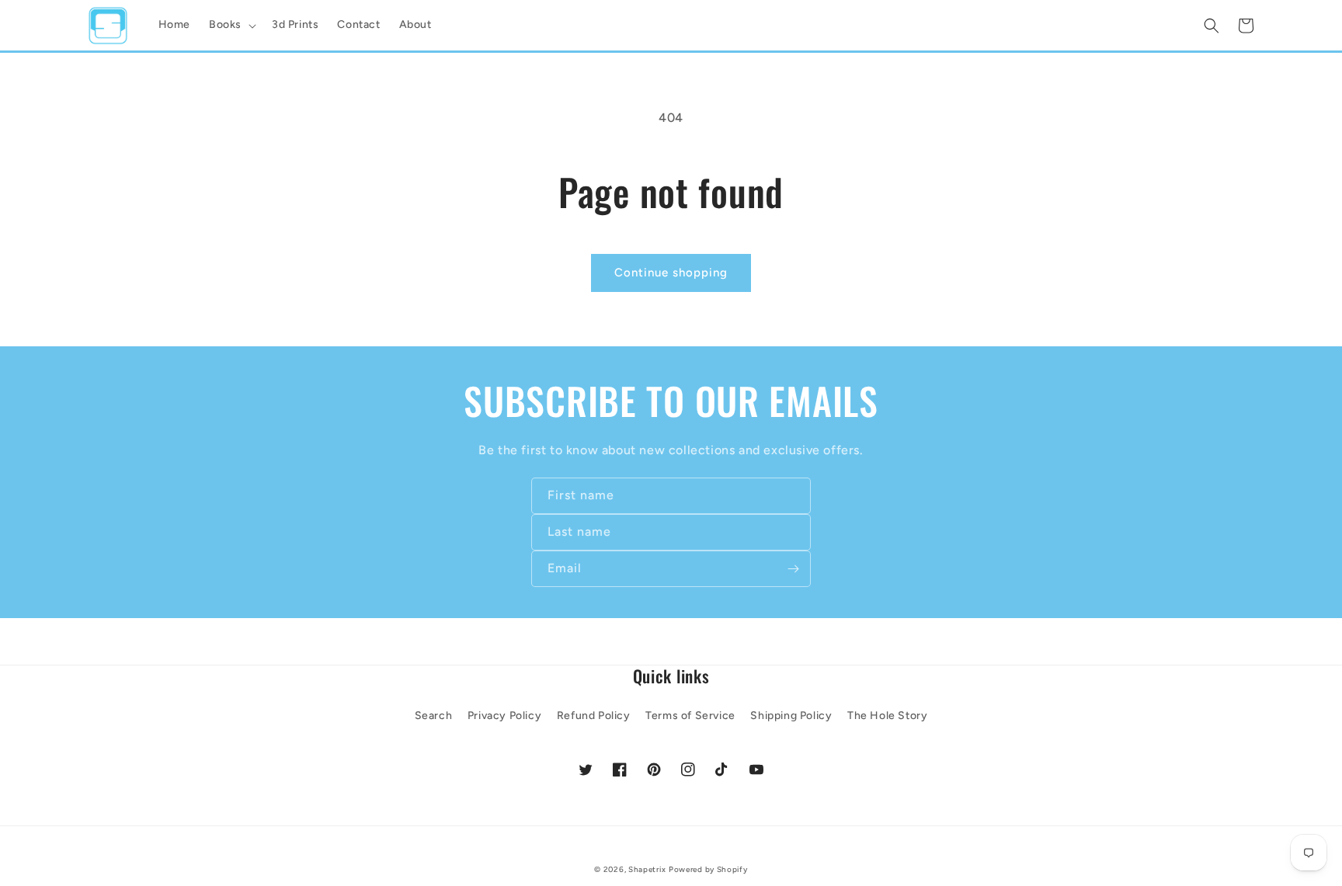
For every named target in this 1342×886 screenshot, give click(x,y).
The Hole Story (887, 715)
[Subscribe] (793, 569)
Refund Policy (594, 715)
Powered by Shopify (708, 869)
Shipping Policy (791, 715)
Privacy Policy (504, 715)
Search (434, 715)
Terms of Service (690, 715)
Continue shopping (671, 273)
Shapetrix (647, 869)
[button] (231, 25)
